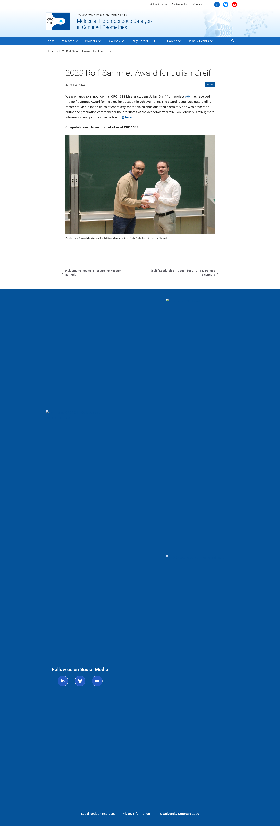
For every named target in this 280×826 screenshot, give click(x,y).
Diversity (114, 41)
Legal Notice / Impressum (99, 814)
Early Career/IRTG (143, 41)
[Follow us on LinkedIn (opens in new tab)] (63, 681)
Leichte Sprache (157, 4)
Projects (91, 41)
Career (172, 41)
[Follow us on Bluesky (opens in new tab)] (80, 681)
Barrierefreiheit (180, 4)
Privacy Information (136, 814)
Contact (197, 4)
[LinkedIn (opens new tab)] (217, 4)
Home (51, 51)
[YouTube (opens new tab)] (225, 4)
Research (67, 41)
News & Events (198, 41)
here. (129, 117)
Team (50, 41)
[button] (233, 41)
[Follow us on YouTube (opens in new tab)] (97, 681)
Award (210, 85)
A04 (188, 96)
